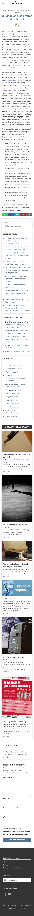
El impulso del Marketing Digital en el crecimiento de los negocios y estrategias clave (17, 270)
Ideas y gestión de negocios (15, 384)
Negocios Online (12, 400)
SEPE (7, 152)
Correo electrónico (10, 808)
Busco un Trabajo (8, 10)
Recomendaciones (11, 416)
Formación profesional (14, 369)
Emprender (9, 375)
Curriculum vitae (12, 413)
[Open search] (31, 3)
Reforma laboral (12, 372)
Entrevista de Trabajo (14, 365)
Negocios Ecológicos (13, 390)
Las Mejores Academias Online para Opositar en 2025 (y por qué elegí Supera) (18, 255)
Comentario (8, 777)
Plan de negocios (12, 407)
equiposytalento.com (10, 80)
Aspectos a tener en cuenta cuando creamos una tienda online (17, 339)
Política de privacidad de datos (13, 868)
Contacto (6, 865)
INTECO (11, 77)
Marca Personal (10, 410)
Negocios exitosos (12, 397)
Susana (7, 336)
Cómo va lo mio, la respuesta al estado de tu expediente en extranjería (16, 278)
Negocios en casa (12, 393)
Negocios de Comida (13, 386)
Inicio (5, 862)
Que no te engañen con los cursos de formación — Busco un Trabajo (16, 754)
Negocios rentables (13, 403)
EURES (12, 152)
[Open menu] (3, 3)
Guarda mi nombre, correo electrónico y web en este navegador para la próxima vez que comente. (16, 831)
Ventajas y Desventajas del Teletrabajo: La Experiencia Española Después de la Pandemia (17, 307)
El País (18, 57)
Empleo (7, 362)
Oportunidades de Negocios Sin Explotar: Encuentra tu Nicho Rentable (16, 293)
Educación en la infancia (21, 351)
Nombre (6, 799)
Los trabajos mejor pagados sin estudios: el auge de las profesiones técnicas (16, 240)
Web (4, 817)
